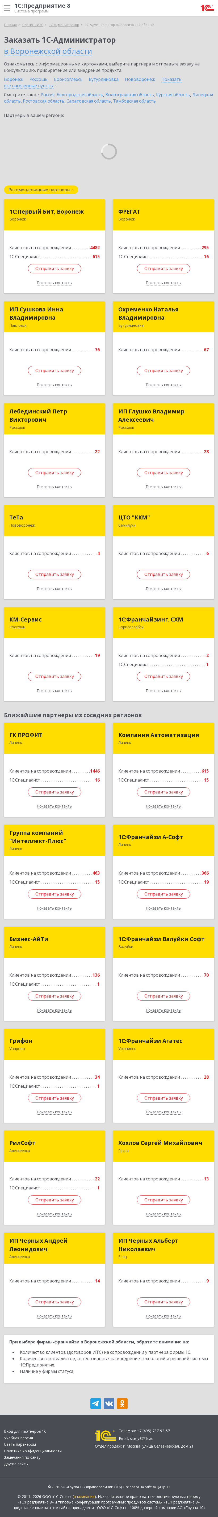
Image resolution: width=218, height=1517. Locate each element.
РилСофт (22, 1142)
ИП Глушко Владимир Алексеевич (151, 416)
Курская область (173, 95)
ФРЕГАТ (129, 211)
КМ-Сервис (25, 619)
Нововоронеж (140, 79)
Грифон (20, 1040)
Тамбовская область (134, 101)
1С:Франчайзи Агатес (150, 1040)
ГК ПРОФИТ (26, 735)
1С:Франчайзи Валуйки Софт (161, 939)
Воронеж (13, 79)
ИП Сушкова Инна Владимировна (36, 313)
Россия (47, 95)
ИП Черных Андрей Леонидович (38, 1245)
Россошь (39, 79)
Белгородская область (80, 95)
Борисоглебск (68, 79)
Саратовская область (88, 101)
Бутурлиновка (104, 79)
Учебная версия (18, 1437)
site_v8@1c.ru (141, 1438)
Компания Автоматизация (158, 735)
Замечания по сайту (22, 1457)
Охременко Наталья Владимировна (148, 313)
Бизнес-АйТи (28, 939)
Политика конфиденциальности (33, 1450)
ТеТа (16, 517)
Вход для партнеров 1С (25, 1431)
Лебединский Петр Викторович (38, 416)
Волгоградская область (129, 95)
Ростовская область (43, 101)
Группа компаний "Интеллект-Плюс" (37, 837)
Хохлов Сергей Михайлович (160, 1142)
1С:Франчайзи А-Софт (150, 837)
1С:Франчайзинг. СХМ (150, 619)
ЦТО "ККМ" (134, 517)
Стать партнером (20, 1444)
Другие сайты (16, 1463)
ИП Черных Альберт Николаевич (148, 1245)
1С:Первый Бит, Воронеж (46, 211)
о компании (84, 1496)
